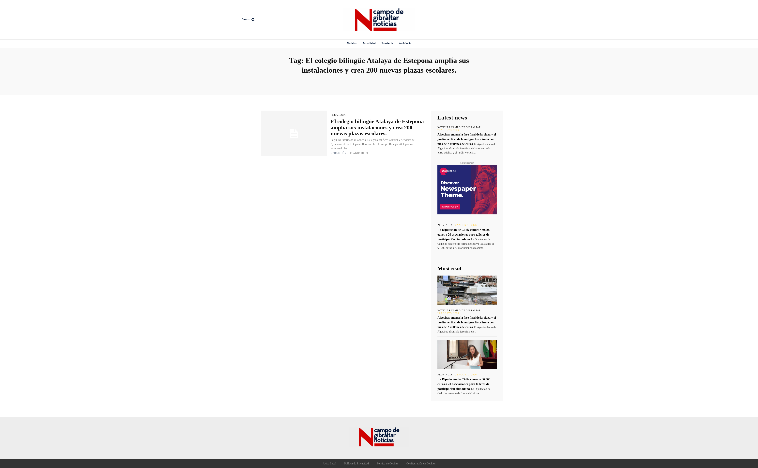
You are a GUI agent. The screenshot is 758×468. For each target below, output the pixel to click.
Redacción (338, 153)
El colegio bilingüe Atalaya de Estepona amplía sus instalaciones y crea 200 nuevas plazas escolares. (377, 127)
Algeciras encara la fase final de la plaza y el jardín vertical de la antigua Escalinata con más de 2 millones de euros (466, 139)
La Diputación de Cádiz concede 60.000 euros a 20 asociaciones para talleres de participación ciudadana (463, 234)
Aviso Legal (329, 463)
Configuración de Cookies (420, 463)
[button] (274, 19)
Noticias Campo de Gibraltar (459, 127)
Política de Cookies (387, 463)
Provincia (339, 115)
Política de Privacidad (356, 463)
